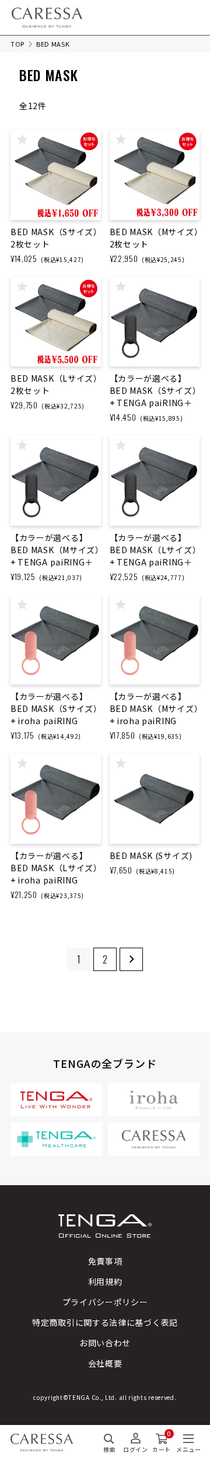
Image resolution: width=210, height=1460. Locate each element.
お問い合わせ (105, 1343)
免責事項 (105, 1261)
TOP (17, 43)
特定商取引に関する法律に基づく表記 (105, 1322)
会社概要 (105, 1363)
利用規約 (105, 1281)
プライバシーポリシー (105, 1302)
